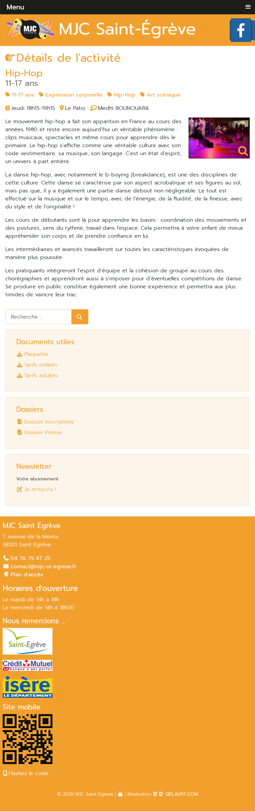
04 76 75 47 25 (30, 558)
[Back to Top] (240, 795)
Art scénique (163, 95)
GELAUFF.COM (182, 794)
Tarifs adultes (41, 375)
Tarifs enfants (40, 365)
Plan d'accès (27, 575)
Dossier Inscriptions (49, 421)
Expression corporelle (73, 95)
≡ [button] (248, 7)
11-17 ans (22, 95)
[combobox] (38, 316)
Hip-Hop (123, 95)
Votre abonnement (37, 478)
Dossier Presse (43, 432)
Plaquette (36, 354)
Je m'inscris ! (40, 489)
